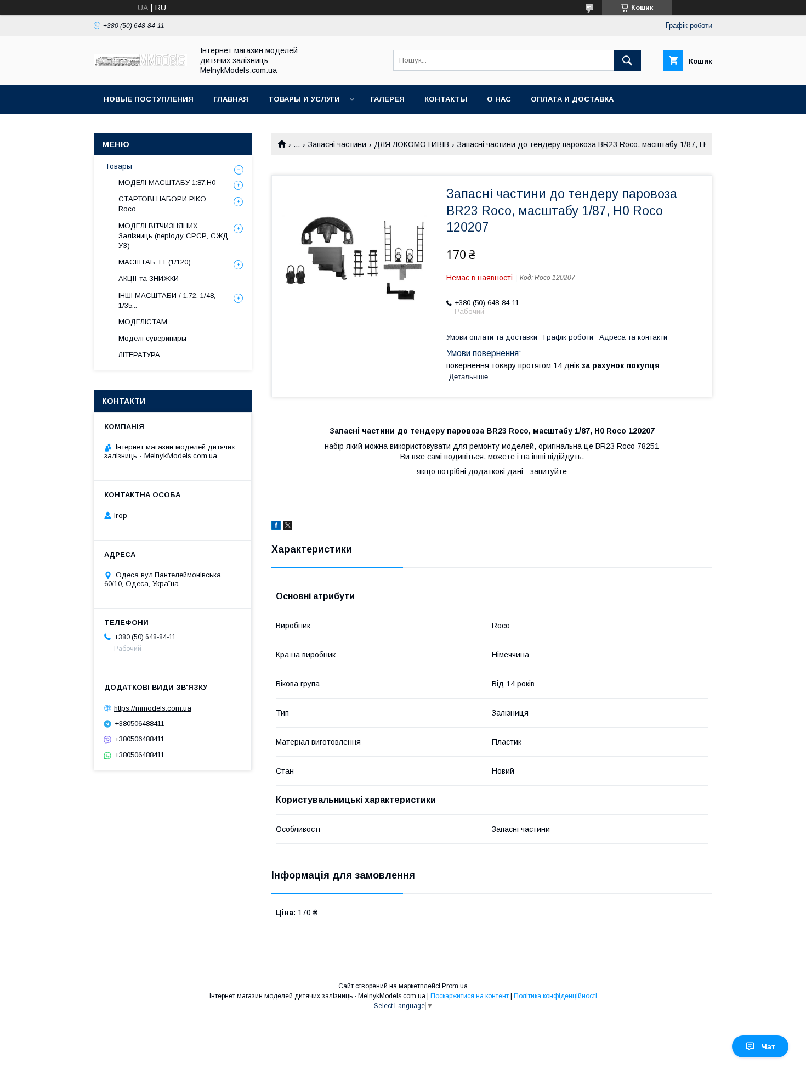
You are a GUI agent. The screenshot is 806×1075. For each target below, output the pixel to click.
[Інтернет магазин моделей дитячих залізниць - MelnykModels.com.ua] (140, 63)
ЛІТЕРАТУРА (139, 355)
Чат (768, 1046)
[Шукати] (627, 60)
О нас (499, 99)
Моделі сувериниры (152, 338)
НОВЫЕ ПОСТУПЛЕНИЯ (149, 99)
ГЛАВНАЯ (230, 99)
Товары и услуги (304, 99)
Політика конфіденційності (555, 996)
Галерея (388, 99)
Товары (118, 166)
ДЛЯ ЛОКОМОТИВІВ (411, 144)
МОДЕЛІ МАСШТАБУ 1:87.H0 (166, 182)
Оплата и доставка (572, 99)
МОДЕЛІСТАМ (142, 322)
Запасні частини (337, 144)
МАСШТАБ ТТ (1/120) (154, 262)
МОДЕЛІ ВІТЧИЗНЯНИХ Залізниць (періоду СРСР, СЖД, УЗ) (174, 236)
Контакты (445, 99)
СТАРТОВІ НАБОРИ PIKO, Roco (163, 204)
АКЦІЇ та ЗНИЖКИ (148, 278)
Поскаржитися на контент (469, 996)
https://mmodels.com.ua (152, 708)
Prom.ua (455, 986)
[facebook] (276, 526)
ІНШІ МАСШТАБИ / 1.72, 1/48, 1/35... (166, 300)
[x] (287, 526)
